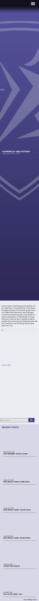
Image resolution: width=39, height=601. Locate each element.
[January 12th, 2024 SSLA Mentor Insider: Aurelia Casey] (20, 506)
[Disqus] (20, 393)
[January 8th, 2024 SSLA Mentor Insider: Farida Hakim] (20, 534)
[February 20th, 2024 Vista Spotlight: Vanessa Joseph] (20, 450)
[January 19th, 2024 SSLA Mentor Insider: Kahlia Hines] (20, 478)
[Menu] (33, 3)
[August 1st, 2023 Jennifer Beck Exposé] (20, 562)
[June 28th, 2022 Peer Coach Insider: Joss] (20, 590)
